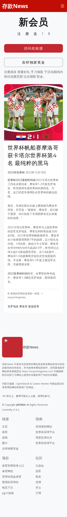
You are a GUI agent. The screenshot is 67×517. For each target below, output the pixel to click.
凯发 (38, 476)
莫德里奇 (33, 306)
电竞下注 (7, 487)
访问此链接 (33, 48)
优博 (38, 482)
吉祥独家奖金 (33, 62)
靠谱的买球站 (10, 482)
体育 (5, 432)
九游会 (40, 465)
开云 (38, 487)
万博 (38, 493)
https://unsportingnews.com (37, 371)
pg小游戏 (8, 493)
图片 (5, 443)
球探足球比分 (44, 437)
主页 (5, 426)
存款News (15, 6)
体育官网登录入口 (13, 465)
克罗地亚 (13, 306)
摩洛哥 (23, 306)
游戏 (5, 437)
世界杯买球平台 (45, 432)
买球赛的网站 (44, 426)
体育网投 (7, 471)
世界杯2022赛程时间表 (22, 180)
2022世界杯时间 (17, 273)
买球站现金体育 (11, 476)
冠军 (38, 471)
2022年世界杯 (16, 172)
